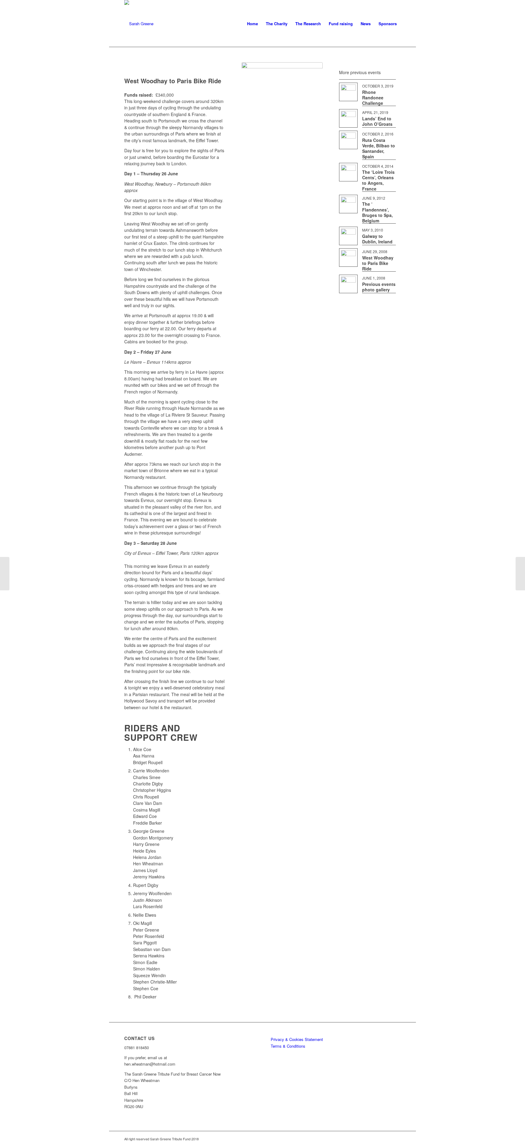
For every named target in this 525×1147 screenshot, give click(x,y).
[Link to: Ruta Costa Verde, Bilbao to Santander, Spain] (348, 139)
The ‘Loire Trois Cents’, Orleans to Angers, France (378, 180)
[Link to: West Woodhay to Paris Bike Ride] (348, 257)
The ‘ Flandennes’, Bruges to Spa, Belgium (377, 212)
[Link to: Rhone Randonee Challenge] (348, 91)
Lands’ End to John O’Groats (377, 121)
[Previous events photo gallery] (4, 573)
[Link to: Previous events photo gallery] (348, 283)
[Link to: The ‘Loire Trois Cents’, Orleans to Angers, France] (348, 172)
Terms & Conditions (288, 1046)
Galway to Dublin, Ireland (377, 239)
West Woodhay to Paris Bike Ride (377, 263)
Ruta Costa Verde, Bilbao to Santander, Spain (378, 148)
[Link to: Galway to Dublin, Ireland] (348, 235)
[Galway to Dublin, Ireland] (520, 573)
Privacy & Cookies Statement (297, 1039)
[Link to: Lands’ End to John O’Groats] (348, 118)
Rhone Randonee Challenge (372, 97)
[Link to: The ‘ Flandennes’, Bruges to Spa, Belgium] (348, 204)
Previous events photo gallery (379, 287)
